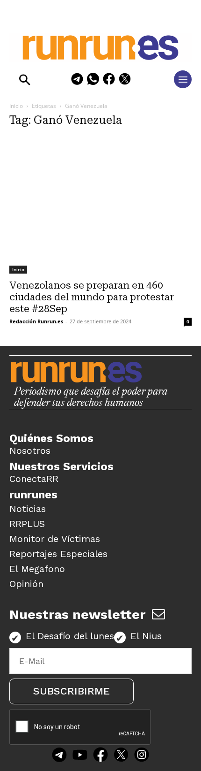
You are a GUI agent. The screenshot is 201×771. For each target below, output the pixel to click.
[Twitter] (121, 756)
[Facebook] (109, 80)
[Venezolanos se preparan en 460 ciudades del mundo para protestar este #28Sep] (100, 205)
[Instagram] (142, 756)
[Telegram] (77, 80)
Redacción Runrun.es (36, 321)
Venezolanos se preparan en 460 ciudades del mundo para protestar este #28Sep (91, 297)
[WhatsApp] (93, 80)
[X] (125, 80)
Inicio (16, 106)
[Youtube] (80, 756)
